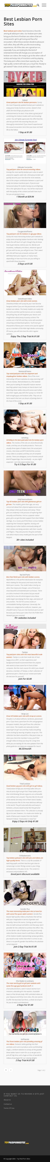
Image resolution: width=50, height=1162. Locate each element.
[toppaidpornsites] (21, 5)
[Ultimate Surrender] (25, 151)
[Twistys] (25, 636)
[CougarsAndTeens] (25, 215)
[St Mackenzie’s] (25, 839)
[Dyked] (25, 84)
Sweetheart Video (25, 299)
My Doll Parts (25, 575)
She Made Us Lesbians (25, 981)
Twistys (25, 652)
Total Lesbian (25, 784)
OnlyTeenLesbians (25, 499)
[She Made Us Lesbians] (25, 965)
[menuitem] (36, 5)
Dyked (24, 100)
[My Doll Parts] (25, 558)
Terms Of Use (9, 1108)
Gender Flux (25, 909)
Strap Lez (25, 714)
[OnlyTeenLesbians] (25, 483)
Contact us (8, 1104)
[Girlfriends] (25, 1023)
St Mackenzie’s (25, 855)
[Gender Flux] (25, 892)
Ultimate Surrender (25, 167)
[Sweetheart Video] (25, 282)
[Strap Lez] (25, 697)
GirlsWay (24, 438)
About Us (7, 1100)
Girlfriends (25, 1039)
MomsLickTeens (25, 371)
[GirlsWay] (25, 422)
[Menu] (42, 5)
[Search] (36, 5)
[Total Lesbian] (25, 767)
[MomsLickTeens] (25, 355)
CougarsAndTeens (25, 231)
